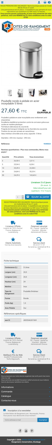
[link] (20, 431)
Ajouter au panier (40, 196)
